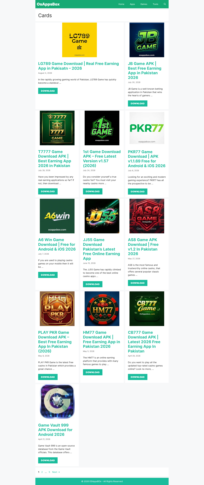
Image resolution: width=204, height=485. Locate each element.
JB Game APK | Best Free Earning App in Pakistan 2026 (144, 70)
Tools (155, 4)
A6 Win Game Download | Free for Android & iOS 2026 (57, 244)
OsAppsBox (48, 4)
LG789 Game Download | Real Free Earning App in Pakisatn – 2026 (78, 66)
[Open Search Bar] (165, 4)
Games (143, 4)
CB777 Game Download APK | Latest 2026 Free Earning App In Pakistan (144, 341)
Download (48, 90)
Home (121, 4)
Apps (132, 4)
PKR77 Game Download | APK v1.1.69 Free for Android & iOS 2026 (146, 158)
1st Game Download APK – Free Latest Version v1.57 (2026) (102, 158)
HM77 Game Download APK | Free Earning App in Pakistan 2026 (101, 339)
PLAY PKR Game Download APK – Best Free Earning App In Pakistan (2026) (55, 341)
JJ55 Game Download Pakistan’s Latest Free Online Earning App (101, 249)
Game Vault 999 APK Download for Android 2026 (55, 430)
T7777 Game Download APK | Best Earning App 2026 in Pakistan (54, 158)
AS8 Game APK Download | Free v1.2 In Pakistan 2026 (143, 246)
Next (56, 472)
